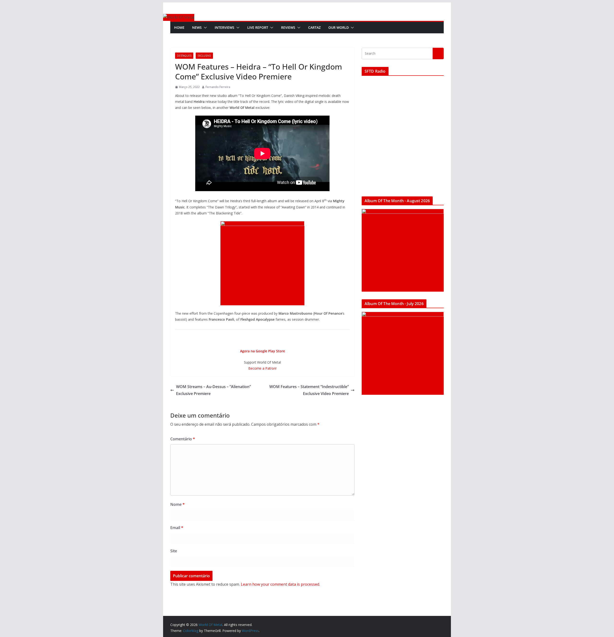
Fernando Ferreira (218, 87)
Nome (177, 504)
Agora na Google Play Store (262, 351)
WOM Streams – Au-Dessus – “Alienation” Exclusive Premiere (213, 390)
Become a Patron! (262, 368)
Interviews (224, 27)
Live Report (257, 27)
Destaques (184, 55)
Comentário (182, 439)
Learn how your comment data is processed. (280, 584)
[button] (204, 27)
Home (179, 27)
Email (176, 527)
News (197, 27)
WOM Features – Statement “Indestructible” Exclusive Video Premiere (309, 390)
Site (173, 551)
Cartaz (314, 27)
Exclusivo (204, 55)
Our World (338, 27)
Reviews (288, 27)
